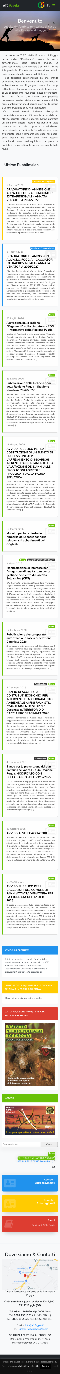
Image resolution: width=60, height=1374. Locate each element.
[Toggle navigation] (54, 5)
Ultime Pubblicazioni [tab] (22, 164)
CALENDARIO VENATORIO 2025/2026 (36, 1158)
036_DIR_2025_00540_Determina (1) (35, 1161)
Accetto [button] (45, 1366)
